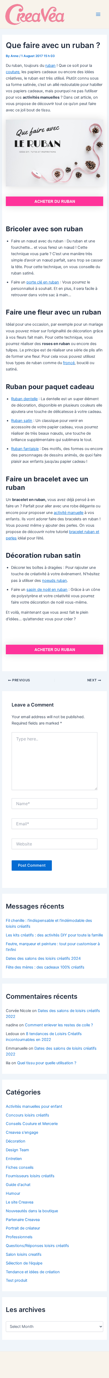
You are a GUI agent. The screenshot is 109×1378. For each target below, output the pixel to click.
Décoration (15, 1141)
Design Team (17, 1150)
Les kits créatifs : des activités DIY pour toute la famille (54, 935)
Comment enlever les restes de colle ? (59, 1025)
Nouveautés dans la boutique (32, 1211)
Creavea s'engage (22, 1132)
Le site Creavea (19, 1202)
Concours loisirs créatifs (27, 1115)
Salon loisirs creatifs (24, 1254)
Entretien (14, 1158)
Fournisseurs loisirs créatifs (30, 1176)
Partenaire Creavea (23, 1219)
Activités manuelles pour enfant (34, 1106)
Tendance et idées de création (33, 1272)
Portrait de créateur (23, 1228)
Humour (13, 1193)
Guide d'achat (18, 1184)
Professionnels (19, 1237)
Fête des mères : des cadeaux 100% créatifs (45, 967)
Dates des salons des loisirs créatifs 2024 (43, 958)
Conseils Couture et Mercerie (32, 1123)
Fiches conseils (20, 1167)
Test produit (16, 1280)
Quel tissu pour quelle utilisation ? (46, 1063)
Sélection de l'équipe (24, 1263)
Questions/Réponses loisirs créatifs (37, 1245)
